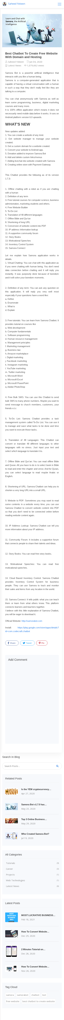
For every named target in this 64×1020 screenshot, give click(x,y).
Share (12, 643)
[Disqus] (32, 703)
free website (12, 1001)
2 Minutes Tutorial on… (33, 949)
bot (44, 994)
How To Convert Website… (35, 931)
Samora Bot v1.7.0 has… (34, 804)
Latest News (14, 65)
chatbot (35, 994)
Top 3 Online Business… (34, 819)
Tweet (29, 643)
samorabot (22, 994)
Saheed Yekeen (16, 3)
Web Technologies (32, 880)
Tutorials (32, 863)
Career (32, 868)
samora (10, 994)
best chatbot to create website (38, 1001)
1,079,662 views (35, 65)
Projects (32, 874)
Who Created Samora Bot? (35, 834)
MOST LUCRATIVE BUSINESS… (38, 915)
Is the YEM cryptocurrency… (36, 789)
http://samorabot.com (32, 621)
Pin (42, 643)
